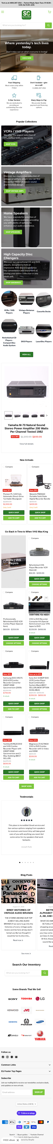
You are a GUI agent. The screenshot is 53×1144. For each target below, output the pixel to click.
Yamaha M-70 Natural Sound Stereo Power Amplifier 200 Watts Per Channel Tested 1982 (26, 428)
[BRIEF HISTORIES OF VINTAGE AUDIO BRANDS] (18, 891)
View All (26, 354)
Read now (17, 940)
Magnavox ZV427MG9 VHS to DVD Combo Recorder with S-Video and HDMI (39, 747)
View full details (27, 444)
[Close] (18, 1140)
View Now (26, 58)
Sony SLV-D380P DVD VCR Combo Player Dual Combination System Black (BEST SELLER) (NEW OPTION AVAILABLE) (39, 684)
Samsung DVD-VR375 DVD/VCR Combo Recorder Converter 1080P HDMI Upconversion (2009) (13, 683)
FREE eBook (9, 1140)
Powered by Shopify (26, 1140)
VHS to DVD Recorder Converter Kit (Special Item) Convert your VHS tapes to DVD (39, 622)
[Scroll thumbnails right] (46, 415)
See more (25, 953)
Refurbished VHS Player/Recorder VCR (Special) (38, 567)
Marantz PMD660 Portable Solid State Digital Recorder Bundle (40, 496)
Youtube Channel (37, 1135)
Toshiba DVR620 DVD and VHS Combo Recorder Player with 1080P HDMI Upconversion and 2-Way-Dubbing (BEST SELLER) (12, 751)
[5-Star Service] (14, 102)
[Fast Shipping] (14, 82)
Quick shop (14, 512)
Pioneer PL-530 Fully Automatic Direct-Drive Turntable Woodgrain (13, 496)
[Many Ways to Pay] (39, 102)
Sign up (39, 1092)
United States (25, 1104)
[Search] (48, 25)
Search (12, 1135)
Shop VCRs (26, 786)
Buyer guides (23, 1135)
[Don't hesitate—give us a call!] (39, 82)
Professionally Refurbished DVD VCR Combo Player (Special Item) (13, 622)
